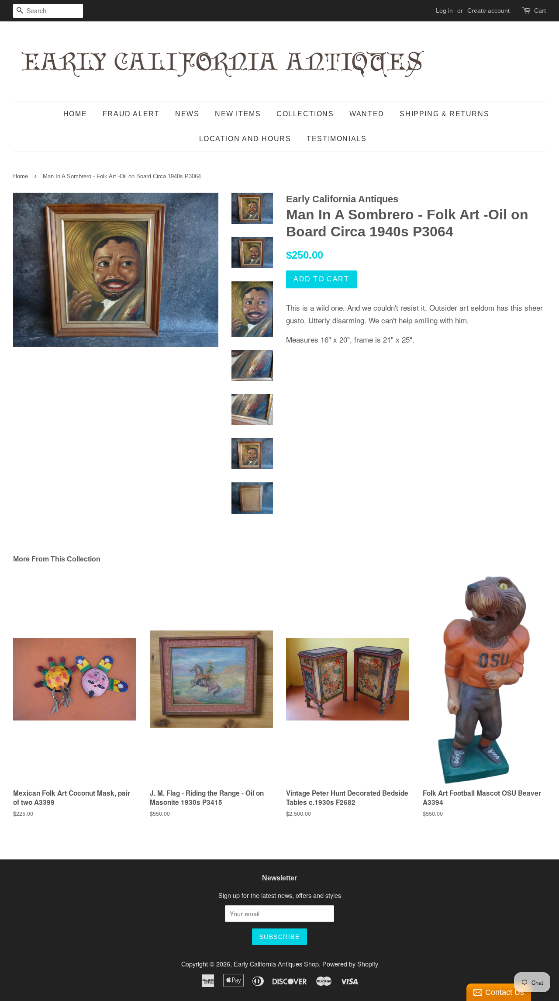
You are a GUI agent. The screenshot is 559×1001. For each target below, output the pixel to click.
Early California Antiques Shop (276, 963)
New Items (238, 114)
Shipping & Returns (444, 114)
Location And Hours (245, 138)
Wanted (366, 114)
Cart (540, 10)
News (187, 114)
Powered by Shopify (350, 963)
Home (75, 114)
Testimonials (336, 138)
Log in (444, 10)
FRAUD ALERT (131, 114)
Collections (305, 114)
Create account (488, 10)
